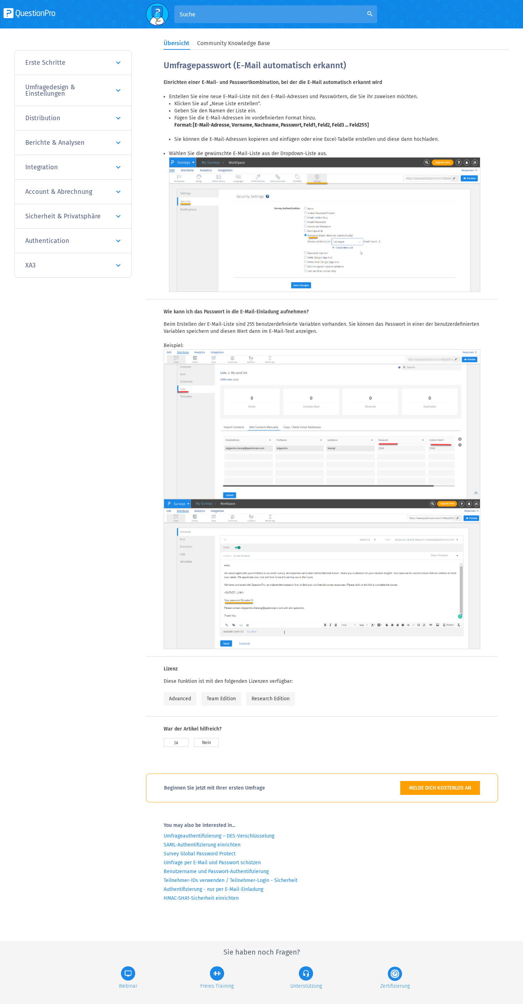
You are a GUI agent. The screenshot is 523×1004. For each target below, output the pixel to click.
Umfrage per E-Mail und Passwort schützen (212, 863)
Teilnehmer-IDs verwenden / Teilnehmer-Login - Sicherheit (230, 880)
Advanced (180, 699)
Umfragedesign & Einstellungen (50, 90)
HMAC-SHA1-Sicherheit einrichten (201, 898)
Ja (176, 742)
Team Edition (221, 699)
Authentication (47, 241)
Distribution (42, 118)
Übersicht (176, 43)
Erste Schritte (45, 63)
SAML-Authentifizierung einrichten (202, 845)
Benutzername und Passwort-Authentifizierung (216, 871)
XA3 (30, 265)
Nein (206, 742)
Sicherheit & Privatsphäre (63, 216)
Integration (41, 167)
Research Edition (271, 699)
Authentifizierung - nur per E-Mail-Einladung (213, 889)
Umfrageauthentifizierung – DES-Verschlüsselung (219, 836)
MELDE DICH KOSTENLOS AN (440, 788)
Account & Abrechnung (58, 192)
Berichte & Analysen (55, 143)
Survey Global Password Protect (200, 854)
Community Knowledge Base (233, 43)
